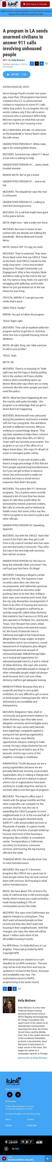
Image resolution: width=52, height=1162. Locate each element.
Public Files (32, 1125)
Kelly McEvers (18, 60)
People (9, 1125)
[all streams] (48, 1158)
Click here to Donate (36, 4)
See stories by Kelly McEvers (32, 1057)
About (8, 1119)
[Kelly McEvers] (9, 1004)
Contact (30, 1119)
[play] (4, 1158)
